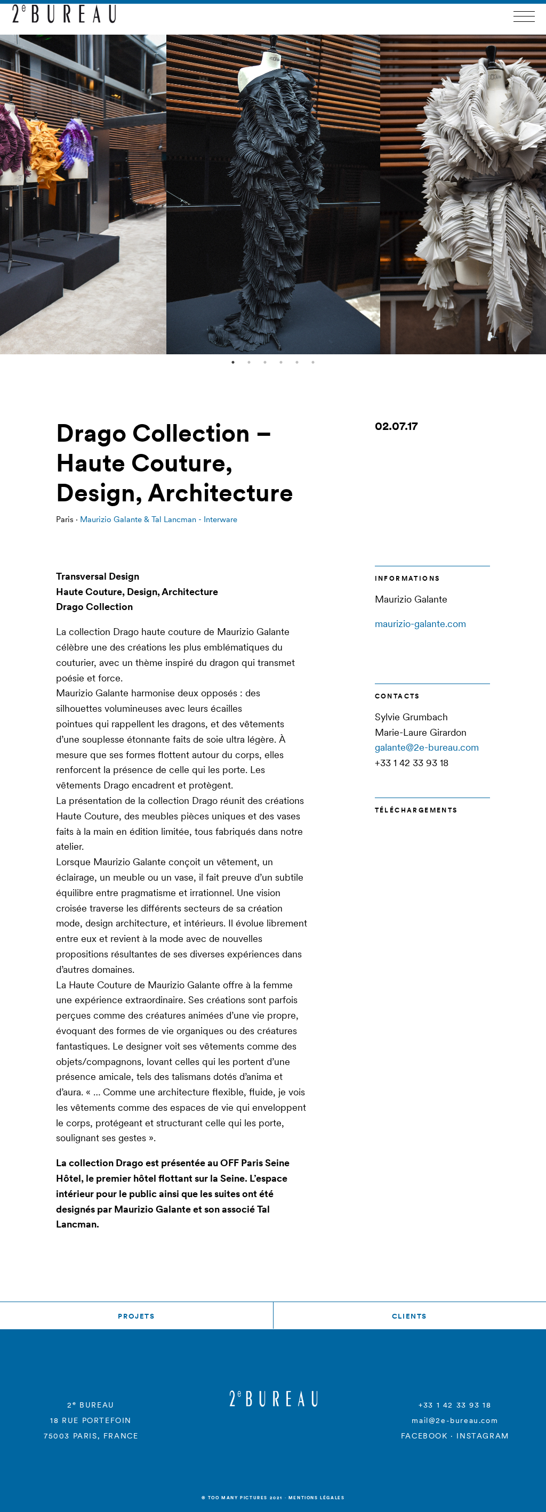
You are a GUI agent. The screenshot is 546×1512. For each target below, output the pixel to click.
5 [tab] (297, 362)
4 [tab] (281, 362)
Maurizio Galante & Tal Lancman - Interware (158, 519)
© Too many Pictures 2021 (242, 1497)
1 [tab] (233, 362)
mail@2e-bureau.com (455, 1420)
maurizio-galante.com (420, 623)
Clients (409, 1316)
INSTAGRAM (482, 1436)
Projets (136, 1316)
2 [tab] (249, 362)
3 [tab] (265, 362)
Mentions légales (316, 1497)
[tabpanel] (273, 194)
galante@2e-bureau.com (427, 747)
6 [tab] (313, 362)
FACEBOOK (424, 1436)
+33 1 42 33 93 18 (455, 1405)
